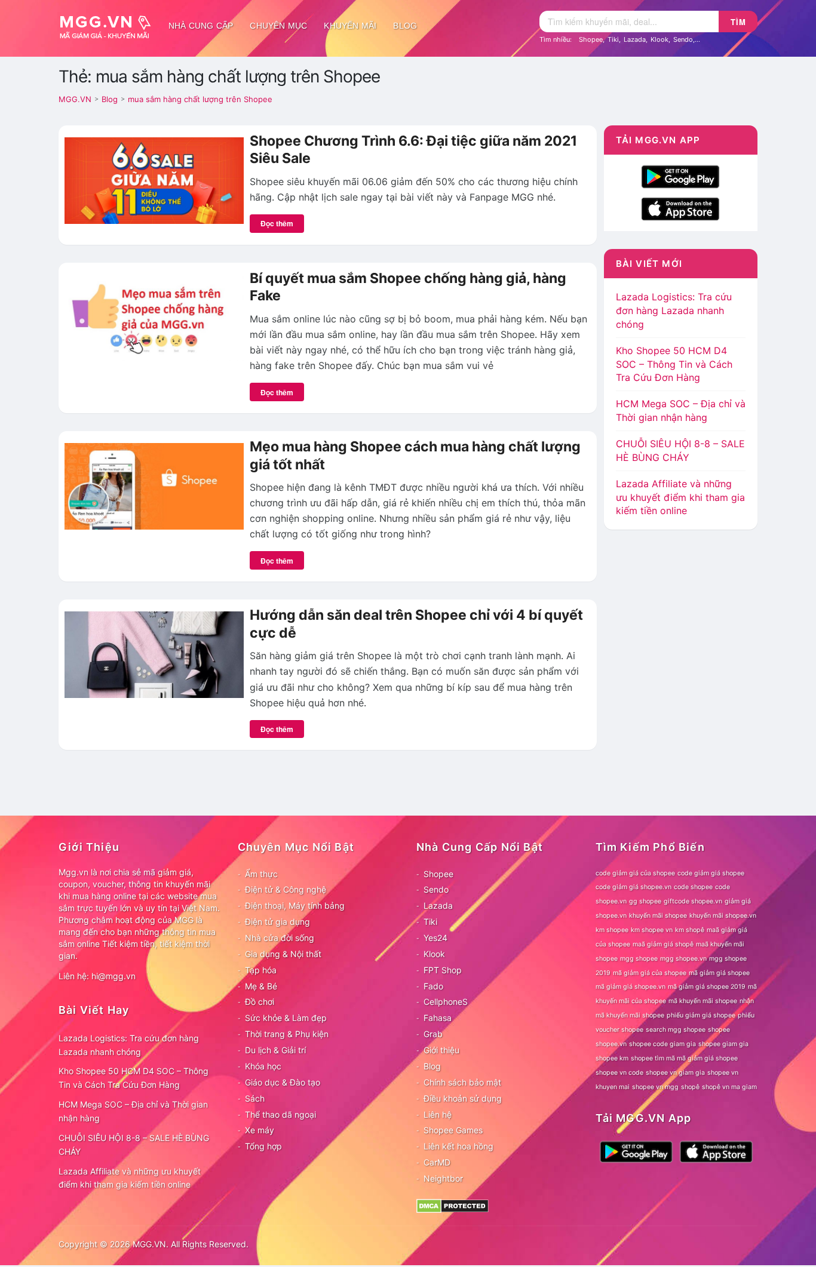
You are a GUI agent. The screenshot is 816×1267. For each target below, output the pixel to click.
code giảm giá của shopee (635, 873)
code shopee (693, 887)
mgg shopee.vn (683, 958)
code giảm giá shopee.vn (633, 887)
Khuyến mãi (350, 25)
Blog (405, 25)
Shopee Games (453, 1130)
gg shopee (645, 901)
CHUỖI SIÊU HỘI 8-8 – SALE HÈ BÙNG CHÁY (134, 1145)
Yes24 (435, 938)
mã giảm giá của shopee (649, 973)
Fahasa (438, 1018)
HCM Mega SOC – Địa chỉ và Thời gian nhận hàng (133, 1111)
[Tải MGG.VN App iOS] (680, 208)
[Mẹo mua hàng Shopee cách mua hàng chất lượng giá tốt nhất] (154, 485)
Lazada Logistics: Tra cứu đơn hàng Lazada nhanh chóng (674, 310)
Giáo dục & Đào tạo (282, 1082)
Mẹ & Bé (261, 986)
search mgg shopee (675, 1030)
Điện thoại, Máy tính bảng (295, 905)
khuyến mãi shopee (658, 916)
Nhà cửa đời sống (279, 938)
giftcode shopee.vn (693, 901)
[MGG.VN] (109, 26)
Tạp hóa (261, 970)
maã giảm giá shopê (663, 944)
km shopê (689, 930)
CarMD (437, 1162)
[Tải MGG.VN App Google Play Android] (680, 176)
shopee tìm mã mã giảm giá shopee (684, 1058)
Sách (255, 1098)
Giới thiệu (441, 1050)
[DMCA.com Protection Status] (452, 1205)
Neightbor (443, 1178)
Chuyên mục (278, 25)
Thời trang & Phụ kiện (287, 1034)
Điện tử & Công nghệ (285, 889)
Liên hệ (438, 1114)
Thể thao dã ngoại (280, 1114)
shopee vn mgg (655, 1087)
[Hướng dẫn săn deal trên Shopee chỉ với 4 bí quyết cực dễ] (154, 654)
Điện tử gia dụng (277, 922)
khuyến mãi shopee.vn (722, 916)
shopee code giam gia (662, 1044)
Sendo (683, 39)
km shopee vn (652, 930)
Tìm (738, 21)
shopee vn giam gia (675, 1073)
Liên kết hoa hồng (458, 1146)
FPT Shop (443, 970)
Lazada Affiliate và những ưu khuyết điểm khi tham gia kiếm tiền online (680, 497)
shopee (719, 1030)
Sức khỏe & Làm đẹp (286, 1018)
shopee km (612, 1058)
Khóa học (263, 1066)
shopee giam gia (723, 1044)
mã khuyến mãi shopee (702, 1001)
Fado (433, 986)
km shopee (612, 930)
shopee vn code (619, 1073)
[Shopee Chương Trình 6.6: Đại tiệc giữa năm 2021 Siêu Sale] (154, 180)
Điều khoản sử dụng (463, 1098)
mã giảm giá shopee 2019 (707, 987)
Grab (433, 1034)
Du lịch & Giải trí (275, 1050)
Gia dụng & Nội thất (283, 954)
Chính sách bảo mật (462, 1082)
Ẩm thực (261, 874)
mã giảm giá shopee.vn (630, 987)
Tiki (613, 39)
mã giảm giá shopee (719, 973)
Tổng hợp (263, 1146)
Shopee (591, 39)
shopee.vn (611, 1044)
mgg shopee (639, 958)
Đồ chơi (259, 1002)
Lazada (635, 39)
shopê (690, 1087)
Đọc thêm (276, 223)
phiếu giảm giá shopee (701, 1015)
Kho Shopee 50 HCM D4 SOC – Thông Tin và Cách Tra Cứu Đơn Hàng (674, 364)
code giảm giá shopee (710, 873)
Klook (659, 39)
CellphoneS (446, 1002)
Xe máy (259, 1130)
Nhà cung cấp (200, 25)
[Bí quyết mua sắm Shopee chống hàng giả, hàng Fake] (154, 317)
